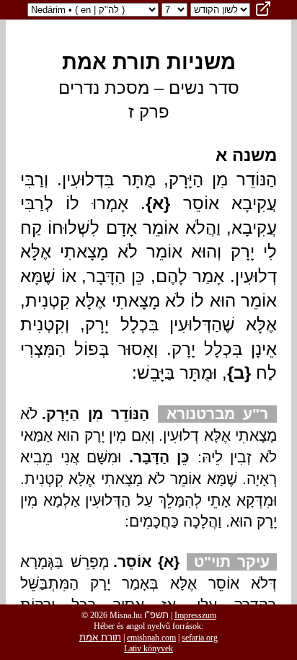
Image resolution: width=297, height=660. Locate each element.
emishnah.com (151, 638)
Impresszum (195, 615)
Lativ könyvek (148, 648)
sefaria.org (200, 638)
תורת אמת (100, 637)
